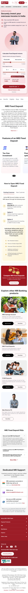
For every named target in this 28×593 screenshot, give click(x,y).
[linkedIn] (7, 547)
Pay (16, 2)
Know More (20, 323)
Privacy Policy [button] (12, 590)
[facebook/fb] (1, 547)
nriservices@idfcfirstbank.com (14, 492)
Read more (13, 130)
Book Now (8, 355)
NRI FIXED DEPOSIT (17, 6)
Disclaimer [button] (6, 590)
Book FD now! (13, 86)
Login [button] (22, 2)
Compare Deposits (14, 282)
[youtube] (11, 547)
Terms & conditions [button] (20, 590)
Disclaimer (14, 91)
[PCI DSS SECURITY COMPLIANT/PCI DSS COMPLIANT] (6, 561)
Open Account (8, 323)
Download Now (7, 554)
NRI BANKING (8, 6)
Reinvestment (18, 59)
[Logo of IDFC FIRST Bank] (4, 2)
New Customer (20, 192)
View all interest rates (14, 90)
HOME (2, 6)
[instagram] (16, 547)
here (23, 503)
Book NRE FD (10, 205)
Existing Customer (9, 192)
